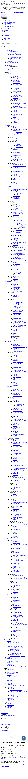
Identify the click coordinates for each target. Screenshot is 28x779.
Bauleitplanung (10, 65)
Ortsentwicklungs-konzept (19, 255)
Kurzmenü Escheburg (15, 336)
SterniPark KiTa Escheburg (19, 302)
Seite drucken (12, 715)
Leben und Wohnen (14, 401)
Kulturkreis (15, 238)
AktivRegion (16, 215)
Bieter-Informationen (14, 59)
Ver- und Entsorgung (17, 314)
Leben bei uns (13, 94)
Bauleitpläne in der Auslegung (20, 103)
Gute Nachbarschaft (17, 211)
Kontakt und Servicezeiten (13, 672)
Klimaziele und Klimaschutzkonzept (18, 691)
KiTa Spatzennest (20, 220)
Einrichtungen (13, 141)
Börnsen (9, 125)
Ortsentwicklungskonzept (19, 104)
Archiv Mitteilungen (14, 51)
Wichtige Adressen (17, 99)
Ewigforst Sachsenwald (18, 470)
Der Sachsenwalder (17, 192)
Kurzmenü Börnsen (14, 181)
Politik (11, 108)
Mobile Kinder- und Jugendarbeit (17, 656)
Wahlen (14, 118)
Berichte (17, 266)
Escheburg (9, 281)
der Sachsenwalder (17, 548)
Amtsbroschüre (10, 69)
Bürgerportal (10, 680)
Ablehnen (3, 15)
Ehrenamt (15, 568)
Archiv (17, 194)
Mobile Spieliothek (17, 235)
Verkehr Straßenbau (17, 212)
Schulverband (19, 230)
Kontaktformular (4, 730)
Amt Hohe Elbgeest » (6, 724)
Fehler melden (7, 38)
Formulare (9, 681)
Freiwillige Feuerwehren (12, 661)
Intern (5, 39)
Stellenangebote (10, 64)
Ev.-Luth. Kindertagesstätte (20, 222)
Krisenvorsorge (10, 70)
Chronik (17, 208)
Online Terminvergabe (12, 53)
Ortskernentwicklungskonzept (20, 578)
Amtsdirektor (10, 671)
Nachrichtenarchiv (14, 696)
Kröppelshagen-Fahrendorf (13, 438)
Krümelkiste (18, 144)
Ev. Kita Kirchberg (20, 562)
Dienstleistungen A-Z (12, 679)
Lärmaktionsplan (13, 66)
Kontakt (5, 34)
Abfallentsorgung (17, 571)
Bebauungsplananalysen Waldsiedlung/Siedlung (18, 252)
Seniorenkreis (16, 461)
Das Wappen (16, 88)
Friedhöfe (9, 657)
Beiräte (14, 270)
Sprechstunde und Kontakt (19, 434)
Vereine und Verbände (18, 96)
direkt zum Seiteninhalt (9, 26)
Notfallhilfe (15, 245)
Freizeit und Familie (17, 95)
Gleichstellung (10, 698)
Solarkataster (10, 61)
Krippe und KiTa (20, 404)
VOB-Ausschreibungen (15, 58)
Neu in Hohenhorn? (17, 411)
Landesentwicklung (17, 250)
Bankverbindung (10, 673)
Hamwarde (9, 341)
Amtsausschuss (10, 705)
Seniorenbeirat (16, 153)
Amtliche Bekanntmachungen (14, 54)
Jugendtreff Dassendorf (15, 650)
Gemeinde (12, 85)
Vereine (14, 364)
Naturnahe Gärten (17, 313)
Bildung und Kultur (11, 658)
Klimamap (12, 695)
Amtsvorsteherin (10, 706)
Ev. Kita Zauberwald (20, 560)
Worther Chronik (17, 607)
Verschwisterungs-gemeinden (19, 555)
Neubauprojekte (16, 543)
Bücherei (15, 236)
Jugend (14, 231)
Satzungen (15, 110)
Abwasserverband (17, 469)
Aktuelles (6, 49)
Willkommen (16, 202)
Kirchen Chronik (20, 613)
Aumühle (9, 73)
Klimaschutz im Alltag (15, 694)
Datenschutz (6, 35)
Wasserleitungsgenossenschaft (20, 468)
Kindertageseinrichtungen (13, 642)
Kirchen (14, 566)
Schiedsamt (15, 98)
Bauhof (14, 156)
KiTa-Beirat (18, 273)
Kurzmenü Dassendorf (15, 276)
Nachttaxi (15, 317)
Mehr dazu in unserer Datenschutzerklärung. (12, 12)
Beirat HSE (18, 272)
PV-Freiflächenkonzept (18, 171)
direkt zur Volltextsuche (9, 22)
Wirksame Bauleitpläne (18, 102)
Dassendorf (9, 186)
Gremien (15, 111)
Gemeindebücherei (17, 152)
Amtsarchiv (9, 684)
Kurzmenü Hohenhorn (15, 432)
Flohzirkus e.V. (19, 147)
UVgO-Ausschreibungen (15, 57)
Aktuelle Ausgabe (20, 193)
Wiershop (9, 498)
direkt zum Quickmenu (9, 20)
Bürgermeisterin (16, 264)
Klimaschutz (9, 687)
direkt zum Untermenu (9, 24)
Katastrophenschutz (17, 84)
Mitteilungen (10, 50)
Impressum (6, 36)
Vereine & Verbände (17, 615)
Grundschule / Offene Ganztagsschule (18, 307)
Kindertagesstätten (17, 143)
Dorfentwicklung (17, 453)
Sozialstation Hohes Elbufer (19, 464)
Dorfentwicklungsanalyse (19, 254)
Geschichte (15, 89)
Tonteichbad (15, 554)
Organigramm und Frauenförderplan (15, 677)
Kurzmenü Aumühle (14, 119)
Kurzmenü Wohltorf (14, 589)
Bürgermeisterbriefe (17, 345)
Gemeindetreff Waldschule (19, 132)
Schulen (8, 643)
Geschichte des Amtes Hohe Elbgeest (18, 686)
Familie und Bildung (17, 402)
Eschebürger (15, 296)
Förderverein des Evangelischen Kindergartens (22, 226)
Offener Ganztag (10, 645)
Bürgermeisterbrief (17, 77)
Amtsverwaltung (10, 669)
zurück (2, 715)
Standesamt (9, 683)
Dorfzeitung (15, 451)
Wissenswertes (16, 398)
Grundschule (16, 228)
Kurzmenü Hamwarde (15, 381)
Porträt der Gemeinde (18, 87)
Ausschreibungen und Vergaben (14, 55)
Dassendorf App (16, 198)
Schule (14, 148)
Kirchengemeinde (17, 155)
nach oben (6, 715)
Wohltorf (9, 539)
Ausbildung (9, 675)
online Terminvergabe (20, 764)
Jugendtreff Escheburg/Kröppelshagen (16, 652)
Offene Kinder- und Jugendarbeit (14, 646)
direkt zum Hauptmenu (9, 23)
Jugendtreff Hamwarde (15, 654)
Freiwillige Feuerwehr (18, 157)
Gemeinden (6, 72)
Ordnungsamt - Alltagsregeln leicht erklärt (16, 666)
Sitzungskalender (17, 113)
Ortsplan (15, 92)
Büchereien (12, 660)
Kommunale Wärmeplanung (19, 107)
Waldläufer (18, 145)
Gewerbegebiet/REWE (18, 213)
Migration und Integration (13, 662)
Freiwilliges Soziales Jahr (13, 676)
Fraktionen (15, 269)
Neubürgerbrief (16, 205)
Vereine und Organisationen (19, 242)
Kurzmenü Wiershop (14, 533)
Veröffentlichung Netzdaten (13, 62)
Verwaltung (15, 431)
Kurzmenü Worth (14, 634)
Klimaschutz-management (16, 690)
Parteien (14, 117)
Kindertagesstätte (17, 359)
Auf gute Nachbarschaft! (18, 412)
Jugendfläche (19, 234)
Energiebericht (13, 692)
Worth (8, 594)
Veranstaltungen (10, 68)
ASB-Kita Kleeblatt (20, 304)
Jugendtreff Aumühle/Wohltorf (17, 647)
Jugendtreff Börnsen (14, 649)
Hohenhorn (9, 386)
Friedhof (15, 240)
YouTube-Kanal (16, 81)
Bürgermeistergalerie (17, 91)
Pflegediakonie (16, 567)
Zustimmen (3, 16)
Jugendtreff (15, 149)
